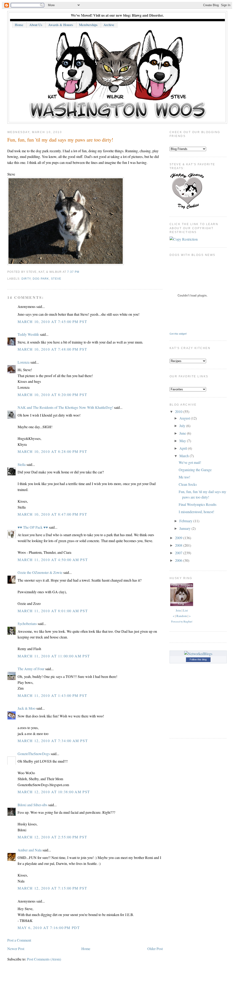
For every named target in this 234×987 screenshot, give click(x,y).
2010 (179, 411)
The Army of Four (31, 668)
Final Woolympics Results (197, 504)
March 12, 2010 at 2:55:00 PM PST (52, 837)
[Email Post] (80, 271)
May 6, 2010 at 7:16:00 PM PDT (49, 927)
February (186, 520)
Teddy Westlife (28, 334)
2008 (179, 545)
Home (85, 948)
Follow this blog (198, 659)
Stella (22, 464)
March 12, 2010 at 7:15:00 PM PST (52, 888)
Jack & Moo (26, 708)
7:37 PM (73, 271)
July (182, 425)
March (184, 455)
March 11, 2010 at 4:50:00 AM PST (53, 559)
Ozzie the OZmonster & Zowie (40, 572)
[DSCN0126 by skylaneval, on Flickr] (65, 263)
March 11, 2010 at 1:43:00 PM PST (52, 695)
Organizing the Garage (195, 469)
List (185, 610)
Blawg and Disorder (147, 15)
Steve (56, 278)
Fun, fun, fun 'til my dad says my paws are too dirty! (60, 139)
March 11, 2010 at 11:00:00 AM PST (54, 656)
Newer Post (15, 948)
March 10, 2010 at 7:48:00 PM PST (52, 349)
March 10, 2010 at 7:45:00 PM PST (52, 321)
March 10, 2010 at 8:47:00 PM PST (52, 514)
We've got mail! (190, 462)
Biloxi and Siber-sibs (32, 804)
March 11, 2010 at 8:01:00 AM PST (53, 610)
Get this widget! (178, 333)
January (185, 528)
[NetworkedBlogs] (198, 653)
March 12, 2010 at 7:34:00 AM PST (53, 740)
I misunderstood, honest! (196, 511)
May (183, 440)
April (183, 448)
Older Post (155, 948)
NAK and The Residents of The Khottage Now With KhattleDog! (65, 407)
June (183, 433)
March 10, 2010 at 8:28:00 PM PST (52, 451)
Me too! (184, 477)
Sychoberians (27, 623)
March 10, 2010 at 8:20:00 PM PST (52, 394)
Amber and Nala (30, 850)
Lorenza (23, 362)
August (185, 418)
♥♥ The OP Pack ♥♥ (33, 527)
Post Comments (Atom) (44, 959)
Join (178, 610)
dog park (41, 278)
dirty (26, 278)
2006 (179, 560)
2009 (179, 537)
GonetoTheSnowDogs (34, 753)
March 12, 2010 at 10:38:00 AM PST (54, 791)
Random (181, 616)
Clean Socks (188, 484)
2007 (179, 552)
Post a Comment (19, 940)
